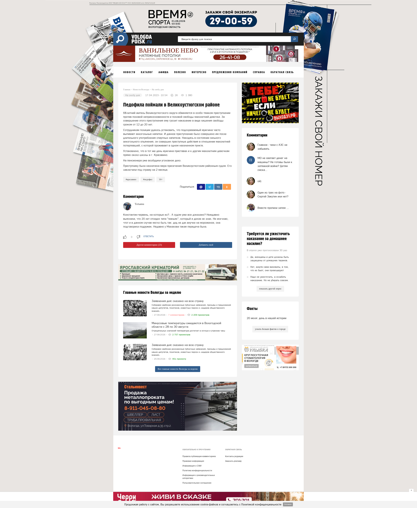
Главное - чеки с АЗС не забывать (272, 146)
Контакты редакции (234, 456)
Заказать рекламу (233, 461)
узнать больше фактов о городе (270, 329)
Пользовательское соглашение (196, 483)
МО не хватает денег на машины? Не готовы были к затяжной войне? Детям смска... (275, 164)
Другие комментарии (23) (149, 245)
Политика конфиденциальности (197, 470)
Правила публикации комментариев (199, 456)
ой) (259, 181)
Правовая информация (193, 461)
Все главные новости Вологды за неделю (178, 369)
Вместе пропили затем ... (273, 207)
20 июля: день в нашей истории (266, 318)
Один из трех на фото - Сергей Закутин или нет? (273, 194)
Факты (252, 308)
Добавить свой (206, 245)
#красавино (131, 179)
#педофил (147, 179)
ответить (148, 236)
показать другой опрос (270, 288)
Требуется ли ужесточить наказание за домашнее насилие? (268, 238)
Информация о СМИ (191, 466)
